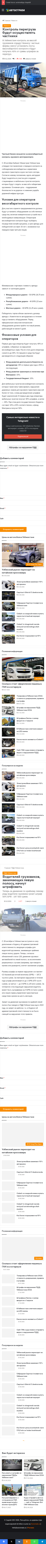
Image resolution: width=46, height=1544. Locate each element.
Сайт (2, 518)
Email (2, 508)
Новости (14, 20)
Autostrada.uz (35, 1524)
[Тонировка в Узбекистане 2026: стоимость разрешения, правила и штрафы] (8, 699)
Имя (2, 498)
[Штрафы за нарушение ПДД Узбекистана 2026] (8, 710)
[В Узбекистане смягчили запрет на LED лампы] (8, 732)
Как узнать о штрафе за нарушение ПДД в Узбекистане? (11, 1475)
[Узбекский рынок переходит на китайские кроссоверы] (8, 776)
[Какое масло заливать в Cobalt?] (8, 742)
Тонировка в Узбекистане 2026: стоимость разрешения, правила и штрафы (30, 698)
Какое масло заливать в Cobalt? (30, 739)
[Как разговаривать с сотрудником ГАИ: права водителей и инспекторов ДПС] (12, 1490)
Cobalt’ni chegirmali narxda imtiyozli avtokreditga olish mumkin (28, 626)
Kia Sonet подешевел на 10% (29, 636)
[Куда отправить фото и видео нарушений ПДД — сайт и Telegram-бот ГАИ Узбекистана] (34, 1490)
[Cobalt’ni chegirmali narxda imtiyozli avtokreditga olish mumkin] (8, 627)
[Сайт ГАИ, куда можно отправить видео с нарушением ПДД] (8, 753)
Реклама (30, 1528)
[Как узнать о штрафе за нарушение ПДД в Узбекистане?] (12, 1465)
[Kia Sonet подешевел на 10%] (8, 639)
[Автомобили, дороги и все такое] (15, 10)
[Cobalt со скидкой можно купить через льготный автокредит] (8, 616)
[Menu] (3, 11)
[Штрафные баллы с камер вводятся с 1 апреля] (8, 721)
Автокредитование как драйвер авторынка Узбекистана (25, 2)
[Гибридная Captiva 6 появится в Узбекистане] (8, 606)
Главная (7, 20)
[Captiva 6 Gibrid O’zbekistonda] (8, 595)
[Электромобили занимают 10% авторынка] (8, 585)
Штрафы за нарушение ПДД (23, 447)
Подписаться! (23, 437)
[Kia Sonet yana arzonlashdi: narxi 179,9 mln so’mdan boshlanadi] (8, 851)
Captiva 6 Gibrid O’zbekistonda (30, 592)
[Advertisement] (23, 125)
